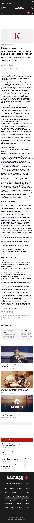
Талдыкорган (9, 500)
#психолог (21, 317)
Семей (6, 507)
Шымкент (19, 488)
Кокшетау (26, 503)
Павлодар (13, 492)
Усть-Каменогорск (23, 496)
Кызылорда (25, 500)
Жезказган (26, 507)
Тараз (20, 492)
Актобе (6, 492)
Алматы (12, 488)
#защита (3, 317)
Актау (14, 496)
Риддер (13, 507)
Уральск (17, 500)
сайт (20, 222)
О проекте (19, 483)
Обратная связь (10, 483)
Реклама (25, 483)
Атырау (8, 496)
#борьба (3, 315)
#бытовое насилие (12, 315)
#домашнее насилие (23, 315)
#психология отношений (7, 319)
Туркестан (18, 503)
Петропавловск (9, 503)
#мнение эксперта (12, 317)
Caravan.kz (17, 76)
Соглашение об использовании (17, 517)
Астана (6, 488)
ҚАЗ (32, 1)
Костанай (27, 492)
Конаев (19, 507)
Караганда (27, 488)
